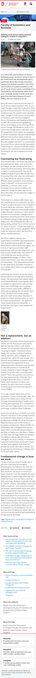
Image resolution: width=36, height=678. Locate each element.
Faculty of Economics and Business (10, 12)
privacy (4, 673)
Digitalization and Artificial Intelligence (19, 519)
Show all (9, 595)
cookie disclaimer (17, 673)
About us (4, 12)
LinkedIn (27, 528)
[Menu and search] (25, 3)
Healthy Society (6, 521)
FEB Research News (23, 12)
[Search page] (31, 3)
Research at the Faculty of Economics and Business (14, 12)
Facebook (15, 528)
